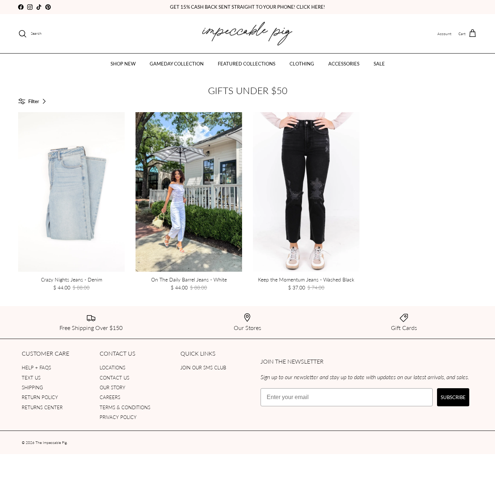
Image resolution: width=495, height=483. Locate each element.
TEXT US (31, 377)
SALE (379, 63)
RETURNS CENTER (42, 407)
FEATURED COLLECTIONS (246, 63)
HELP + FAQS (36, 367)
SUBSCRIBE (453, 397)
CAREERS (110, 397)
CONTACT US (114, 377)
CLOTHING (302, 63)
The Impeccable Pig (51, 442)
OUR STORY (112, 387)
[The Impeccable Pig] (248, 33)
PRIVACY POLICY (118, 417)
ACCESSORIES (343, 63)
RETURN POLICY (40, 397)
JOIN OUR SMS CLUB (203, 367)
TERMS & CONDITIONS (125, 407)
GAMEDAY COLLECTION (177, 63)
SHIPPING (32, 387)
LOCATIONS (112, 367)
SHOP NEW (123, 63)
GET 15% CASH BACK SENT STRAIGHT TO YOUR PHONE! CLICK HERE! (247, 6)
